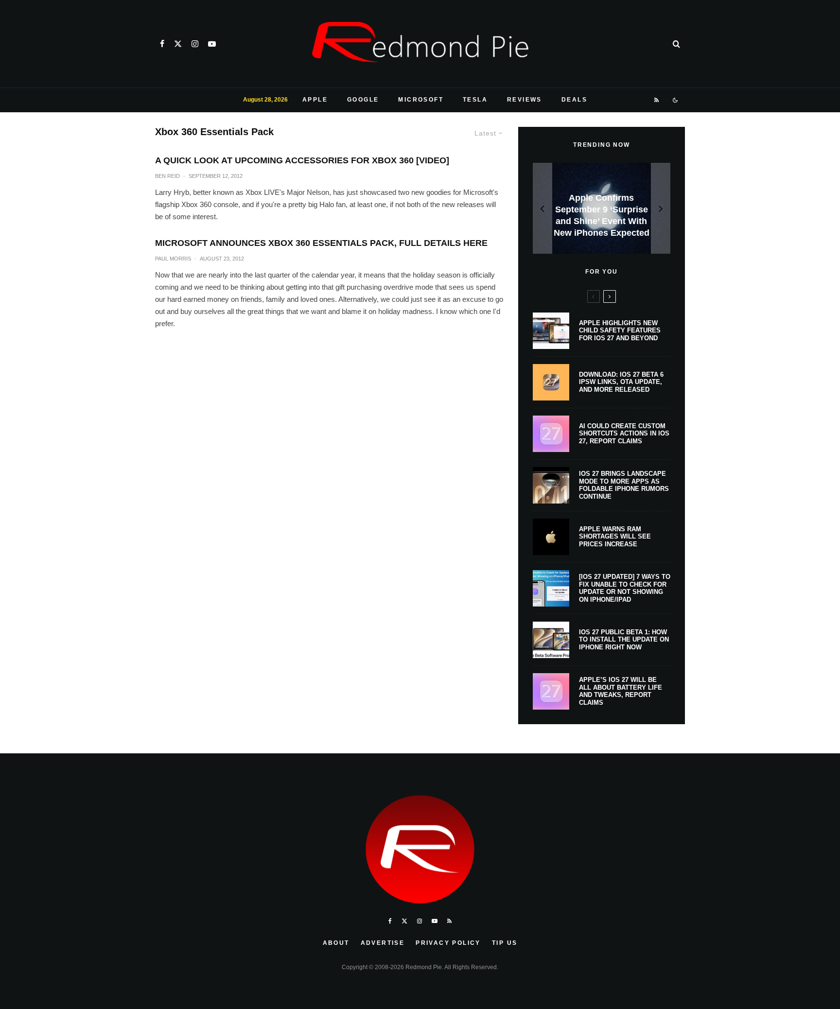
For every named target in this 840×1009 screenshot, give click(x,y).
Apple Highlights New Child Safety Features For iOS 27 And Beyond (620, 330)
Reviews (524, 99)
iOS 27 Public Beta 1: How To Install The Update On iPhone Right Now (624, 639)
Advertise (383, 942)
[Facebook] (162, 44)
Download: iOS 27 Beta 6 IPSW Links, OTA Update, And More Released (621, 382)
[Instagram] (195, 44)
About (336, 942)
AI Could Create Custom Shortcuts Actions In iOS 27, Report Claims (624, 433)
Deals (574, 99)
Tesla (475, 99)
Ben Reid (167, 176)
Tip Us (504, 942)
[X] (178, 44)
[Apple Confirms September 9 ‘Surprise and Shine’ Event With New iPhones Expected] (601, 208)
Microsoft (420, 99)
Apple (315, 99)
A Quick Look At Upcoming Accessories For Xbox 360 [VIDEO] (302, 160)
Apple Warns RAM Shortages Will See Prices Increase (615, 536)
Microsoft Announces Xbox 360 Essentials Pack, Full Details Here (321, 243)
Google (363, 99)
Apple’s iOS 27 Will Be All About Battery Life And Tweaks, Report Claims (620, 691)
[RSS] (656, 100)
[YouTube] (212, 44)
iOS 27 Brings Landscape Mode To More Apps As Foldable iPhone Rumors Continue (624, 485)
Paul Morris (173, 258)
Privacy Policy (448, 942)
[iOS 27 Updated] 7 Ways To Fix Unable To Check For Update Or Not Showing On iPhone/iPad (624, 588)
